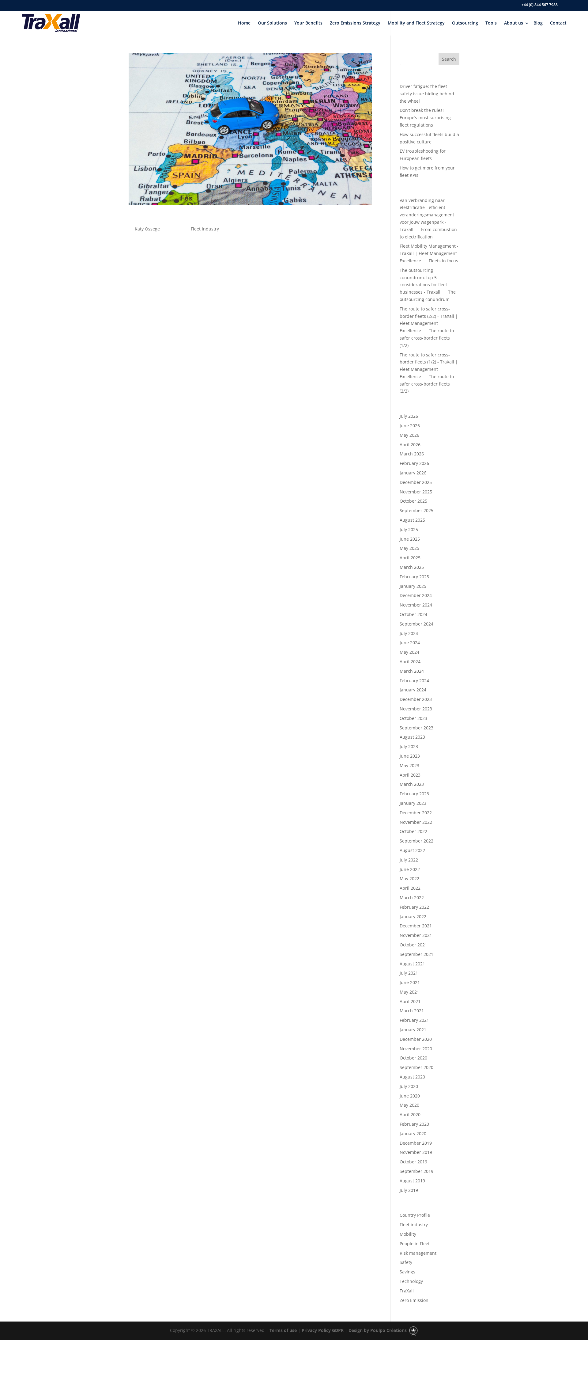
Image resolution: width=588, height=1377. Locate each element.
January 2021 (413, 1030)
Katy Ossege (147, 229)
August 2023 (412, 737)
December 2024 (416, 595)
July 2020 (409, 1086)
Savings (407, 1272)
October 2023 (413, 718)
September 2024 (416, 624)
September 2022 (416, 841)
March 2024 (412, 671)
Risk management (418, 1253)
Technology (411, 1281)
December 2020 (416, 1039)
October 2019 (413, 1162)
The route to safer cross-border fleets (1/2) (427, 338)
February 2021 (414, 1020)
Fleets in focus (443, 261)
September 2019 (416, 1171)
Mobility (408, 1234)
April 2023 (410, 775)
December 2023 (416, 699)
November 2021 (416, 935)
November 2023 (416, 709)
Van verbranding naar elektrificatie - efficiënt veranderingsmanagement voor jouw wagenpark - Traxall (427, 214)
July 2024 (409, 633)
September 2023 (416, 728)
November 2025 (416, 492)
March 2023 (412, 784)
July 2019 (409, 1190)
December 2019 (416, 1143)
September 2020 (416, 1067)
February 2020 (414, 1124)
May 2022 (409, 878)
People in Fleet (415, 1243)
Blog (538, 23)
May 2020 (409, 1105)
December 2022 (416, 813)
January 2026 (413, 473)
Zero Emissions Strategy (355, 23)
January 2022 (413, 916)
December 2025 (416, 482)
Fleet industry (205, 229)
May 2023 (409, 765)
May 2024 (409, 652)
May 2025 (409, 548)
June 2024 (410, 642)
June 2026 (410, 425)
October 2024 (413, 614)
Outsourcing (465, 23)
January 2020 (413, 1133)
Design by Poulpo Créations (378, 1330)
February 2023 (414, 794)
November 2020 (416, 1049)
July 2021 (409, 973)
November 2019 (416, 1152)
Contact (558, 23)
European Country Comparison (186, 218)
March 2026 (412, 454)
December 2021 (416, 926)
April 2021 (410, 1001)
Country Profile (415, 1215)
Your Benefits (308, 23)
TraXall (407, 1291)
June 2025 (410, 539)
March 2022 (412, 897)
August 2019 (412, 1181)
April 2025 (410, 558)
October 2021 (413, 945)
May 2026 (409, 435)
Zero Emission (414, 1300)
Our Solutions (272, 23)
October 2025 (413, 501)
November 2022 (416, 822)
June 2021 (410, 982)
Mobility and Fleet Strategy (416, 23)
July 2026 (409, 416)
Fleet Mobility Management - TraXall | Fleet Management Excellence (429, 253)
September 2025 (416, 510)
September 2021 (416, 954)
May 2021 (409, 992)
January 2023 (413, 803)
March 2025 (412, 567)
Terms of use (282, 1330)
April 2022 (410, 888)
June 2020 (410, 1096)
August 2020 (412, 1077)
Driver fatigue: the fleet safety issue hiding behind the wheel (427, 93)
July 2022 (409, 860)
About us (513, 23)
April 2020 (410, 1114)
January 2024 (413, 690)
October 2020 (413, 1058)
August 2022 (412, 850)
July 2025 (409, 529)
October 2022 (413, 831)
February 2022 (414, 907)
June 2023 (410, 756)
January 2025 (413, 586)
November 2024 (416, 605)
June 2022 (410, 869)
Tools (491, 23)
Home (244, 23)
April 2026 (410, 444)
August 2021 (412, 964)
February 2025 (414, 577)
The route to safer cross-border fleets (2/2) (427, 384)
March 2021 (412, 1011)
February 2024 (414, 680)
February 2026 (414, 463)
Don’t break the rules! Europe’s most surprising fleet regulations (425, 117)
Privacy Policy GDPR (322, 1330)
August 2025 (412, 520)
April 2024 (410, 661)
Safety (406, 1262)
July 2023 (409, 746)
